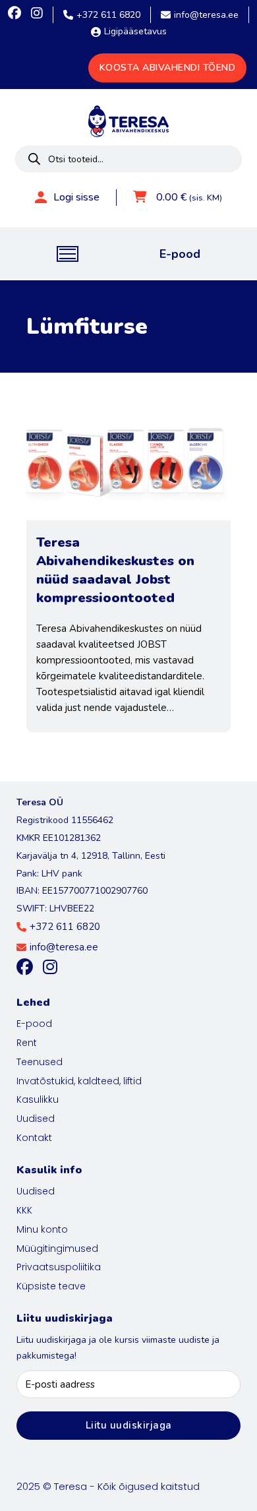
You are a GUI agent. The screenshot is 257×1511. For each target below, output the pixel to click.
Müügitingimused (57, 1248)
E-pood (179, 254)
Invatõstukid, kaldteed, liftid (79, 1081)
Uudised (35, 1118)
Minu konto (42, 1229)
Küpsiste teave (51, 1286)
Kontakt (34, 1137)
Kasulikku (37, 1099)
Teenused (39, 1061)
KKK (24, 1210)
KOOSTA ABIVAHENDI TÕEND (168, 67)
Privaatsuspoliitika (58, 1267)
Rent (26, 1042)
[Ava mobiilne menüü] (67, 254)
